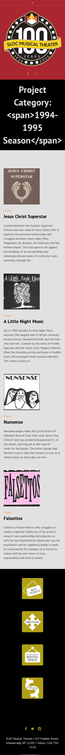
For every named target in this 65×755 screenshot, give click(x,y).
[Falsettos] (22, 488)
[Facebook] (25, 729)
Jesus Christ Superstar (25, 216)
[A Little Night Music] (22, 291)
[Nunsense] (22, 392)
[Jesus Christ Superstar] (22, 186)
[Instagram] (39, 729)
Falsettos (13, 518)
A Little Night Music (24, 321)
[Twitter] (32, 729)
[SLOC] (32, 38)
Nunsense (13, 422)
